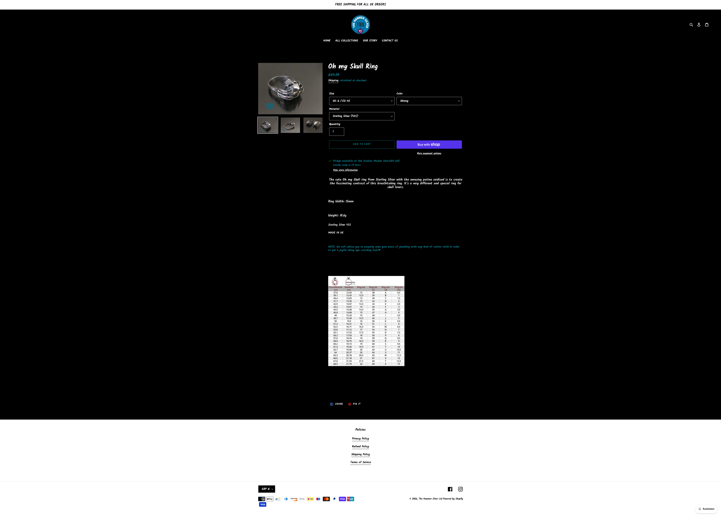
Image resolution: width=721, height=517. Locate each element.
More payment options (429, 153)
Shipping (333, 80)
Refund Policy (360, 446)
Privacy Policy (360, 438)
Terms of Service (360, 462)
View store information (345, 170)
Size (331, 94)
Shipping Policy (360, 454)
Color (400, 94)
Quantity (334, 124)
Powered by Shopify (453, 499)
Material (334, 109)
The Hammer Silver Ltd (431, 499)
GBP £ (266, 489)
